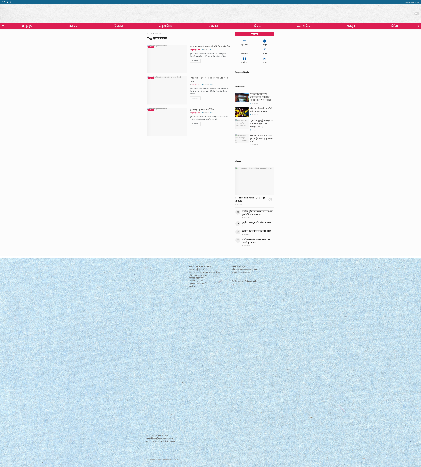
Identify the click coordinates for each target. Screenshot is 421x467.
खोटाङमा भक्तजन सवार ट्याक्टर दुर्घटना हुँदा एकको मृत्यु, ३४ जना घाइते (262, 138)
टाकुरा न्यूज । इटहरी (195, 50)
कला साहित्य (303, 26)
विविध (394, 26)
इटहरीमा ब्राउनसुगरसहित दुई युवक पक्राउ (256, 231)
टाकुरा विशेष (165, 26)
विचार (257, 26)
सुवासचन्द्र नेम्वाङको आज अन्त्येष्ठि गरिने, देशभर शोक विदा (210, 46)
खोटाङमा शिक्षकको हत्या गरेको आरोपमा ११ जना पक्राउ (261, 110)
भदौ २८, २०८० (206, 50)
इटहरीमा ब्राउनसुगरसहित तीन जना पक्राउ (256, 222)
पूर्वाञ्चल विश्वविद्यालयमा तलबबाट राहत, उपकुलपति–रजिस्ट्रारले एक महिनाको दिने (260, 97)
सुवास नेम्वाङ (159, 33)
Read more (195, 61)
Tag (153, 33)
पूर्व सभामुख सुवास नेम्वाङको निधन (202, 109)
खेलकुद (351, 26)
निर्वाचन (118, 26)
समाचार (73, 26)
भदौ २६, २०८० (206, 85)
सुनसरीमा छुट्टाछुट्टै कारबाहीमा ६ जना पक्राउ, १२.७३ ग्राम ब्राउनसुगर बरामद (261, 123)
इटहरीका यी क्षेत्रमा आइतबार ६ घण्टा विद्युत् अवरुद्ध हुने (250, 199)
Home (149, 33)
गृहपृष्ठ (29, 26)
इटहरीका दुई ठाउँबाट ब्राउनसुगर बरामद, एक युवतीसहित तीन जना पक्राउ (257, 213)
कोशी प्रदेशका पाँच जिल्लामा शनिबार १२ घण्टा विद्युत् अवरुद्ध (256, 241)
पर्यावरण (213, 26)
